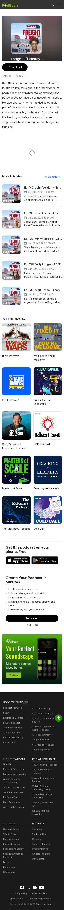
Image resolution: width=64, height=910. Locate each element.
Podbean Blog (39, 834)
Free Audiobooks (12, 802)
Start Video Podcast (42, 713)
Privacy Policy (19, 893)
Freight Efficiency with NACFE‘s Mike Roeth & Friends (28, 59)
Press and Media (41, 844)
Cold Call (38, 528)
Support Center (11, 829)
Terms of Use (16, 898)
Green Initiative (40, 848)
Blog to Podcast (40, 739)
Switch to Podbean (13, 792)
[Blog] (35, 887)
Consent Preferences (39, 898)
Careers (36, 839)
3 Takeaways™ (10, 400)
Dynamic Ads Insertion (15, 774)
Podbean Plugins (12, 797)
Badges (7, 862)
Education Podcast (42, 749)
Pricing (7, 712)
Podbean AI (9, 742)
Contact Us (38, 858)
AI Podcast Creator (42, 734)
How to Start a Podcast (44, 764)
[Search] (52, 4)
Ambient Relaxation (13, 807)
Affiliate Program (41, 853)
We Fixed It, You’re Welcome (44, 357)
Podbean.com (43, 904)
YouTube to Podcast (43, 744)
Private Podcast (11, 722)
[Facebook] (22, 887)
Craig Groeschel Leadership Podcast (14, 446)
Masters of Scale (12, 488)
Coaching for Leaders (46, 488)
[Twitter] (28, 887)
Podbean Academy (13, 848)
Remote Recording (13, 737)
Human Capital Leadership (41, 401)
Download (15, 67)
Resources (9, 867)
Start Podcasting (41, 708)
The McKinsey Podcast (16, 528)
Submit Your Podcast (14, 787)
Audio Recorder (11, 732)
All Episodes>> (53, 176)
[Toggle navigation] (60, 4)
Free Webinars (11, 839)
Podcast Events (11, 844)
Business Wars (10, 356)
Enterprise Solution (13, 717)
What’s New (9, 834)
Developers (9, 872)
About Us (37, 829)
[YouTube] (41, 887)
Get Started (32, 618)
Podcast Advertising (14, 769)
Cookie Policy (39, 893)
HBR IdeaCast (41, 444)
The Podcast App (12, 727)
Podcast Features (12, 707)
